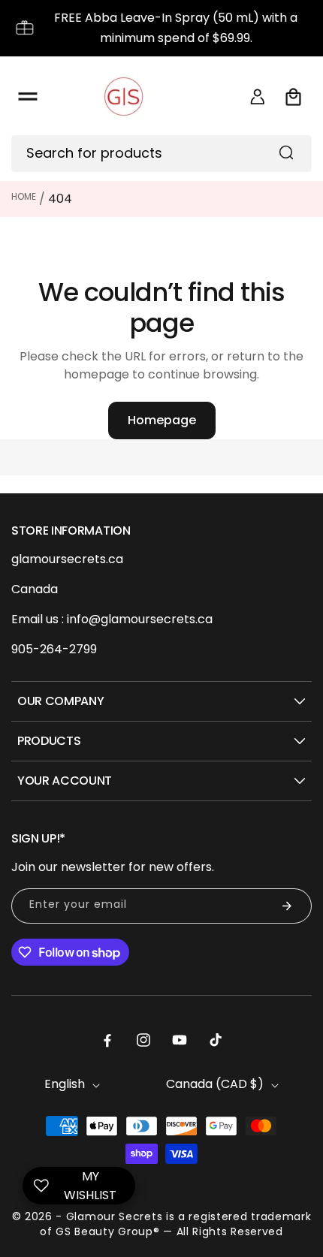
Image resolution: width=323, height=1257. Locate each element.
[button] (27, 96)
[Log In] (257, 96)
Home (23, 196)
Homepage (162, 420)
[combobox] (161, 153)
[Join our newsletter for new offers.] (286, 906)
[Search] (286, 152)
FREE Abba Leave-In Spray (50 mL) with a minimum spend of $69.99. (175, 28)
